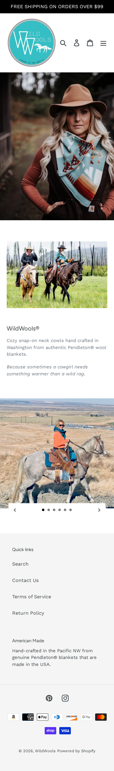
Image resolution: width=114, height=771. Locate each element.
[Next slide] (99, 509)
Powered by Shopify (76, 751)
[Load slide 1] (43, 510)
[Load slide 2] (48, 510)
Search (20, 564)
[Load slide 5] (65, 510)
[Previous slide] (15, 509)
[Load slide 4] (59, 510)
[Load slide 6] (70, 510)
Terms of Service (31, 597)
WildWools (45, 751)
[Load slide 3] (54, 510)
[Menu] (103, 43)
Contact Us (25, 580)
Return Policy (28, 613)
